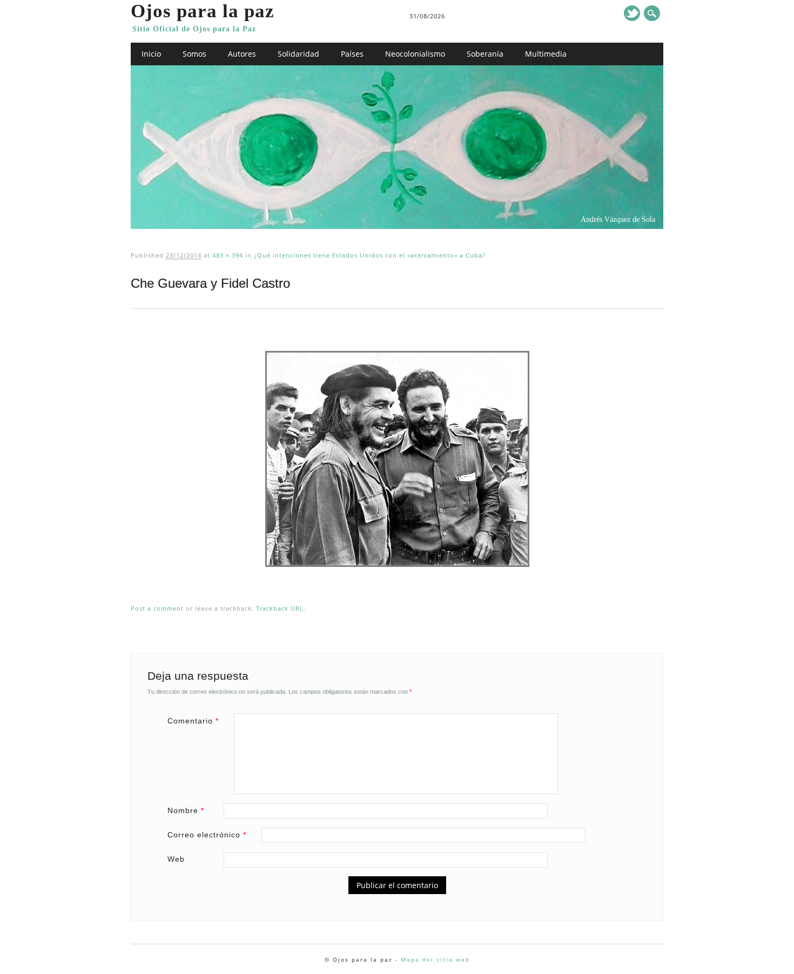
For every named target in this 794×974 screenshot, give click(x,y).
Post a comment (157, 608)
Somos (194, 54)
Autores (242, 54)
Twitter (632, 13)
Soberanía (485, 54)
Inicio (151, 54)
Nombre (185, 810)
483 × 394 (227, 255)
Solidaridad (298, 54)
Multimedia (546, 54)
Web (176, 859)
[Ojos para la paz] (397, 226)
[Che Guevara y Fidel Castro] (397, 577)
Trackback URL (280, 608)
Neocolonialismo (415, 54)
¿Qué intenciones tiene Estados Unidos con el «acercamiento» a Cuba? (370, 255)
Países (352, 54)
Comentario (193, 720)
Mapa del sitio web (435, 959)
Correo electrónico (206, 834)
